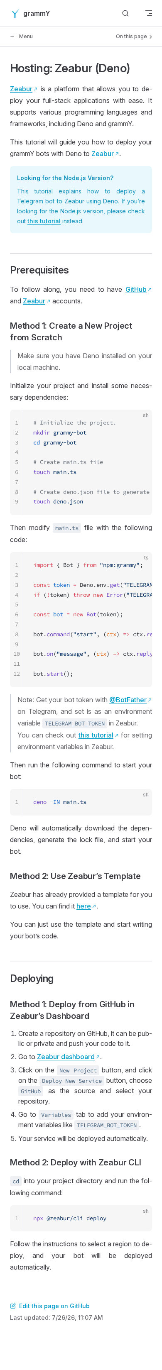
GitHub (136, 289)
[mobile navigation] (149, 13)
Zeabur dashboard (66, 1057)
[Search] (125, 13)
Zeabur (21, 89)
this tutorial (44, 221)
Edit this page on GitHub (54, 1305)
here (83, 906)
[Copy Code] (138, 423)
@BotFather (128, 700)
